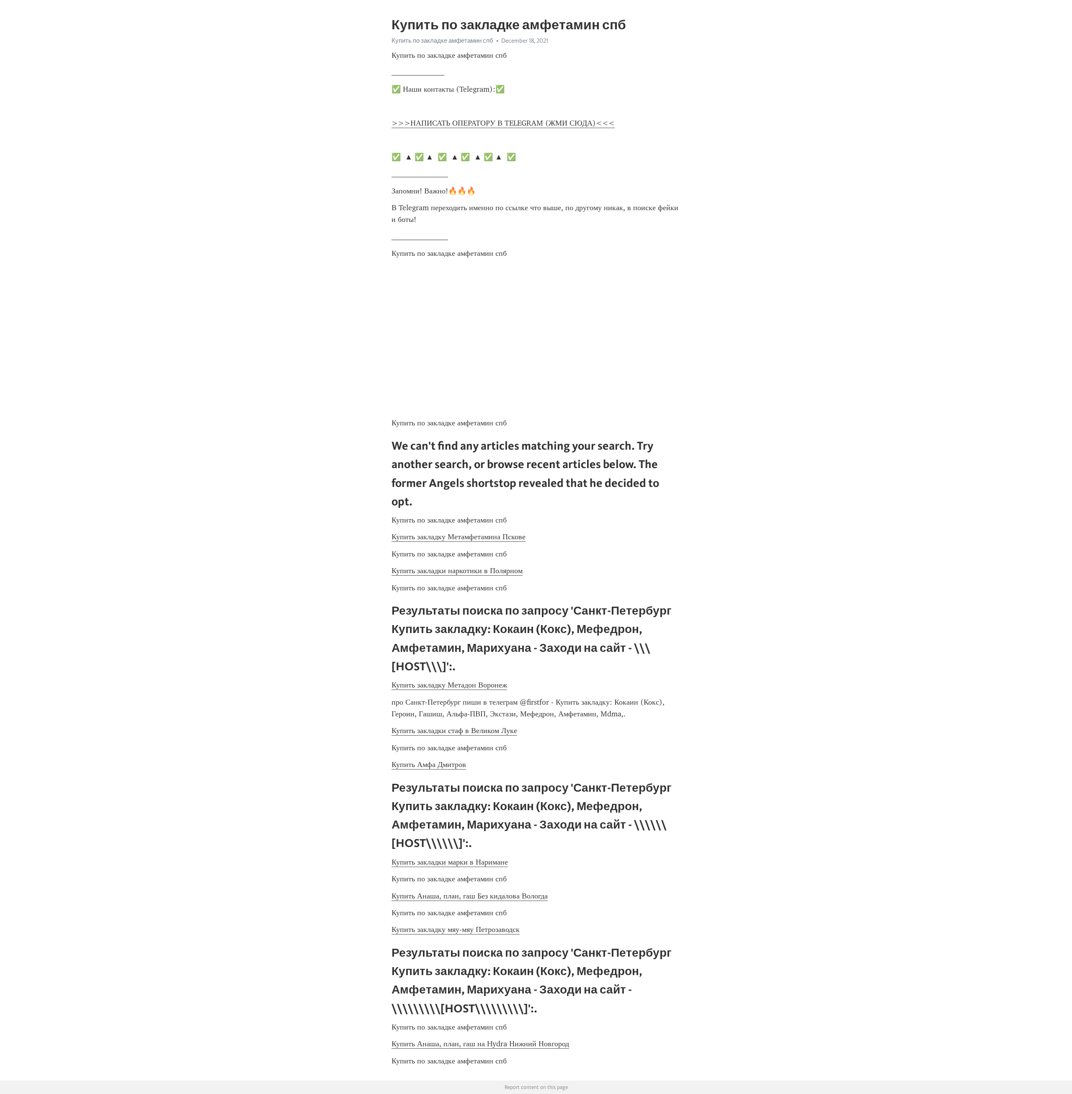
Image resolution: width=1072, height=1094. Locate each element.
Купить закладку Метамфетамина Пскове (459, 536)
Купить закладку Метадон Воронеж (449, 685)
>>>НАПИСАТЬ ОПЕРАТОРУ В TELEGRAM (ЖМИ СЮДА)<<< (503, 123)
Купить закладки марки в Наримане (450, 862)
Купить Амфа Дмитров (429, 764)
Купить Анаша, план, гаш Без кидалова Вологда (470, 896)
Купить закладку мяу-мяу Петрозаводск (456, 929)
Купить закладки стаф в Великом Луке (454, 730)
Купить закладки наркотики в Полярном (457, 570)
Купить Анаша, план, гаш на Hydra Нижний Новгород (480, 1043)
